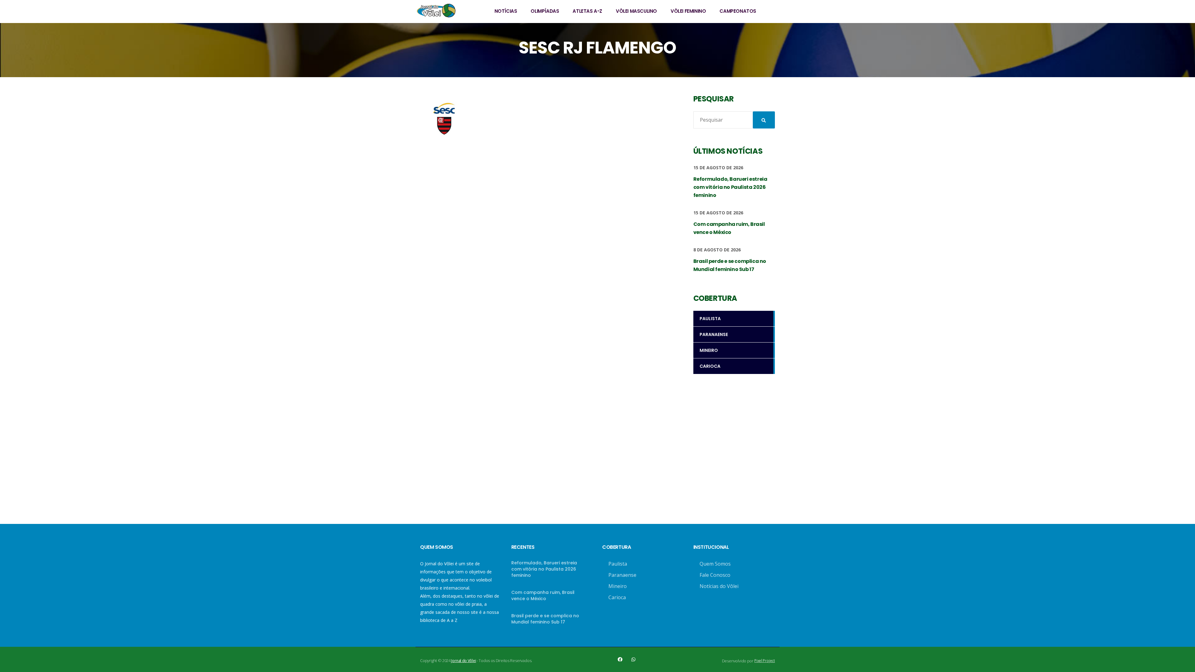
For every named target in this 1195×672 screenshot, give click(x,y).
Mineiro (617, 586)
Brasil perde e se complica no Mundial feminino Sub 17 (545, 619)
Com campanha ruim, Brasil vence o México (542, 595)
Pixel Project (764, 660)
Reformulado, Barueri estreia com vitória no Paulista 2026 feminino (544, 569)
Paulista (617, 563)
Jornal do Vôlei (463, 660)
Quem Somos (715, 563)
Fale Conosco (715, 575)
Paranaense (622, 575)
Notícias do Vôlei (719, 586)
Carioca (617, 597)
